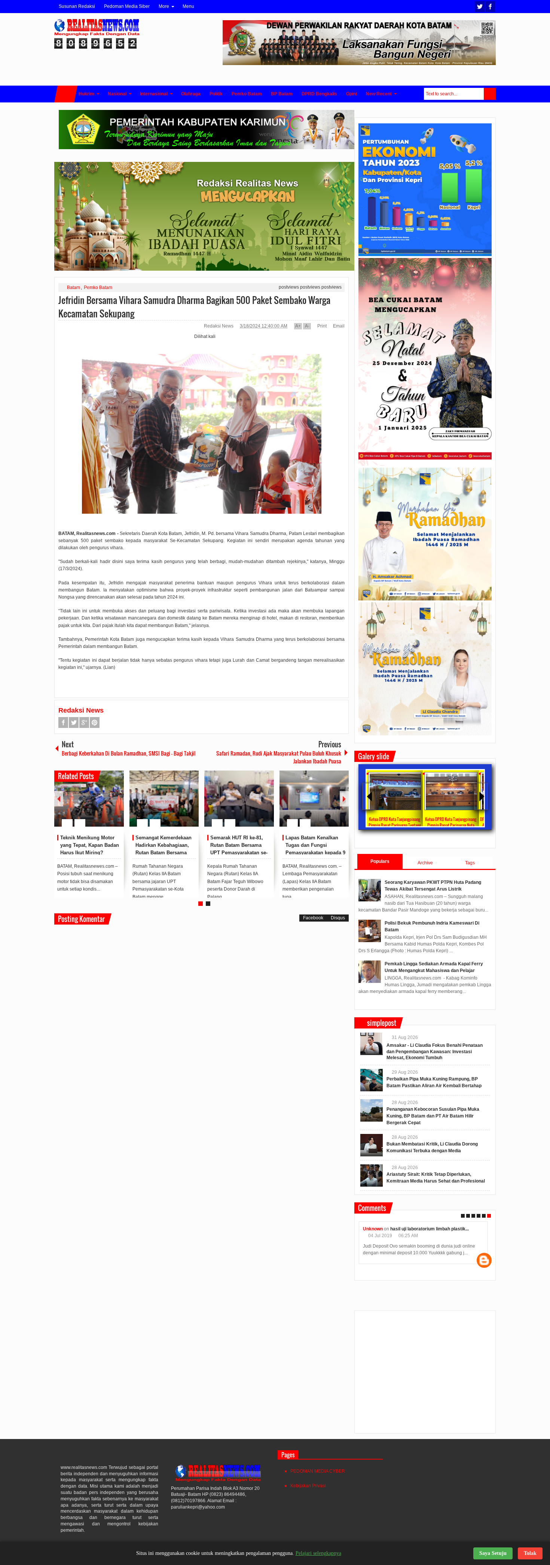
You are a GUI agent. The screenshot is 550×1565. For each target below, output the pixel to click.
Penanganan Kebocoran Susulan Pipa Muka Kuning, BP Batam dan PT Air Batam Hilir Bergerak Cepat (432, 1116)
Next (344, 798)
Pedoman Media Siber (127, 6)
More (164, 6)
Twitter (480, 6)
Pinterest (95, 722)
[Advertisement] (425, 1375)
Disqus (338, 917)
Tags (470, 862)
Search (490, 94)
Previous (58, 798)
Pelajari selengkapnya (318, 1553)
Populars (379, 861)
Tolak (530, 1553)
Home (66, 94)
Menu (188, 6)
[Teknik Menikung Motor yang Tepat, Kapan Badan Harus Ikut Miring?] (89, 799)
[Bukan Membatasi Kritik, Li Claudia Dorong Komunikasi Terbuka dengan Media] (371, 1145)
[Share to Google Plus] (115, 804)
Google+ (84, 722)
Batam (73, 287)
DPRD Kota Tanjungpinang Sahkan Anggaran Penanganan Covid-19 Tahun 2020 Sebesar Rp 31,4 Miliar (472, 825)
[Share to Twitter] (105, 804)
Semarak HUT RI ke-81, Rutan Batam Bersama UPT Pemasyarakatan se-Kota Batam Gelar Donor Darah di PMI (239, 852)
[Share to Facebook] (95, 804)
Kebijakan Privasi (308, 1485)
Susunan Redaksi (77, 6)
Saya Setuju (493, 1553)
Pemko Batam (98, 287)
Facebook (490, 6)
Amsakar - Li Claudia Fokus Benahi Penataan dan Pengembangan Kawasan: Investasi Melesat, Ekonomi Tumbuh (434, 1052)
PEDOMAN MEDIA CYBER (317, 1471)
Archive (425, 862)
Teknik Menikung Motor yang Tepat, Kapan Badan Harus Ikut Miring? (89, 845)
